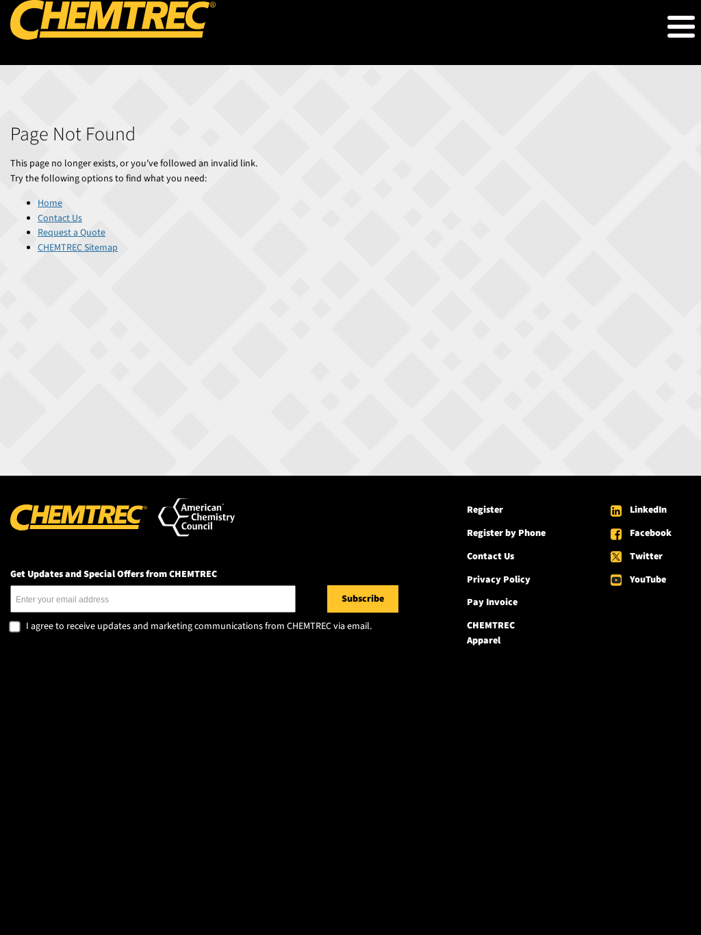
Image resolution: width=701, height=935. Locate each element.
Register (485, 510)
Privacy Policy (499, 580)
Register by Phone (506, 533)
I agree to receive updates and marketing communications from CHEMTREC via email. (199, 627)
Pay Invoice (492, 602)
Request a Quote (71, 233)
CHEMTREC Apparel (491, 633)
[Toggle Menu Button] (681, 27)
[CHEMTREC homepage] (113, 37)
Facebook (651, 533)
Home (50, 203)
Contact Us (60, 218)
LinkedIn (648, 510)
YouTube (648, 580)
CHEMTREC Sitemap (78, 248)
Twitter (646, 556)
